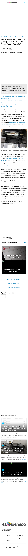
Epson (16, 36)
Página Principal (14, 287)
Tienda (7, 535)
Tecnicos (8, 540)
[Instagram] (6, 547)
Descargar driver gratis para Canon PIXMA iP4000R (12, 270)
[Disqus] (14, 318)
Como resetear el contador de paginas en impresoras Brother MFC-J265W (12, 450)
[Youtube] (2, 547)
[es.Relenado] (12, 3)
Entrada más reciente (14, 279)
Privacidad (8, 538)
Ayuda (20, 538)
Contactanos (20, 535)
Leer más (20, 437)
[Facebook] (10, 547)
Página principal (4, 36)
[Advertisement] (14, 19)
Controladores (21, 36)
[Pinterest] (17, 547)
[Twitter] (14, 547)
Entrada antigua (14, 283)
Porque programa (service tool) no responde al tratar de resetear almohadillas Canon (13, 428)
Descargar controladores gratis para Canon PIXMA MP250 (13, 256)
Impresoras (11, 36)
